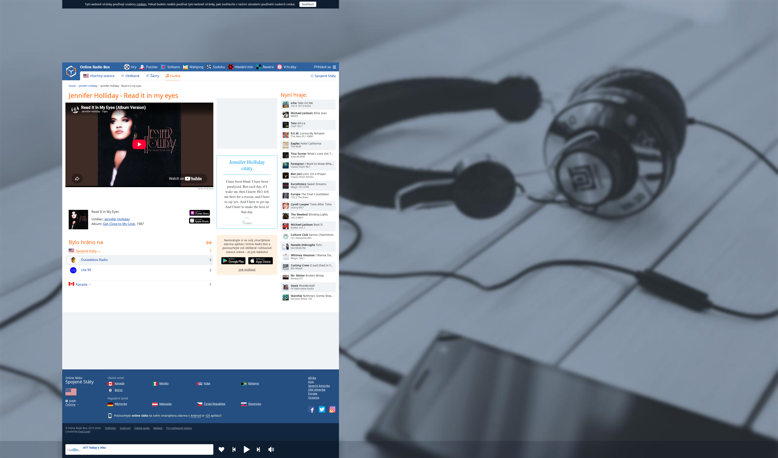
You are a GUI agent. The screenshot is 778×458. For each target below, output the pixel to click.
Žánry (154, 76)
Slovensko (254, 404)
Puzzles (152, 67)
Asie (311, 382)
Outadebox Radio (94, 259)
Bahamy (253, 383)
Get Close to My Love (119, 224)
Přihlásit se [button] (322, 67)
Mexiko (164, 383)
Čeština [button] (70, 405)
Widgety (157, 428)
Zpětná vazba (142, 428)
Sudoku (219, 67)
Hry (133, 67)
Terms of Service (205, 188)
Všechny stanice (102, 76)
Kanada (119, 383)
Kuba (207, 383)
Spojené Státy (325, 76)
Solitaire (173, 67)
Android (196, 415)
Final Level (84, 431)
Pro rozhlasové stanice (179, 428)
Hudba (175, 76)
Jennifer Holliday (117, 219)
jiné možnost (247, 269)
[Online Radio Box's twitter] (322, 409)
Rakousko (165, 404)
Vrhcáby (290, 67)
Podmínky (110, 428)
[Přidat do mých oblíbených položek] (221, 449)
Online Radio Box (95, 66)
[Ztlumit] (272, 449)
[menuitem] (98, 75)
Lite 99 (86, 270)
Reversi (268, 67)
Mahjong (196, 67)
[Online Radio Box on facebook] (311, 409)
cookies (141, 4)
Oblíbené (132, 76)
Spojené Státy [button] (86, 251)
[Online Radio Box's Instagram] (332, 409)
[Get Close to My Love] (78, 219)
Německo (121, 404)
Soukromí (125, 428)
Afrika (312, 378)
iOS (207, 415)
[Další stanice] (260, 449)
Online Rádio (79, 380)
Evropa (312, 393)
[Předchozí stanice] (234, 449)
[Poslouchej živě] (286, 105)
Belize (119, 390)
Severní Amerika (319, 386)
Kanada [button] (81, 284)
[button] (247, 449)
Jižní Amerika (316, 389)
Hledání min (244, 67)
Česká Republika (214, 404)
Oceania (313, 397)
